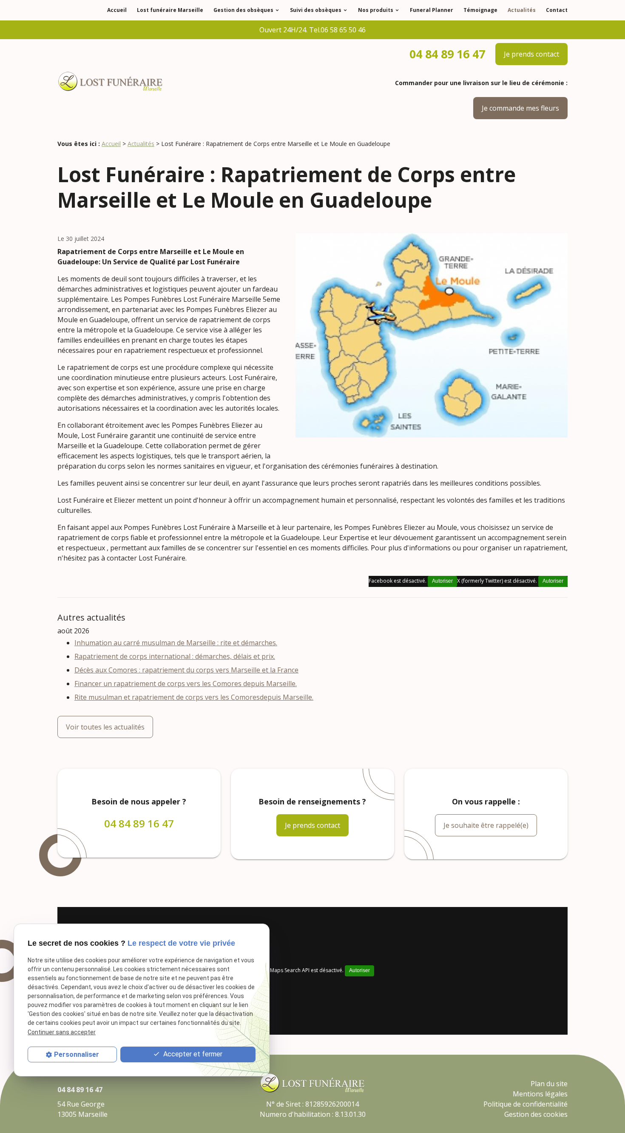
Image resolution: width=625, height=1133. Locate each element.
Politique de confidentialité (525, 1104)
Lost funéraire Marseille (170, 10)
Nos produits (375, 10)
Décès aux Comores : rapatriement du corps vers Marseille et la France (186, 670)
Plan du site (549, 1083)
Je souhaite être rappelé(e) (485, 825)
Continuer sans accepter (62, 1032)
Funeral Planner (431, 10)
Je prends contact (531, 54)
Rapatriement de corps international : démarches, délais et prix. (174, 656)
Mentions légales (540, 1094)
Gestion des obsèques (243, 10)
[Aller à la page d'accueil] (110, 82)
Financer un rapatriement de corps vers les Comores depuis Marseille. (185, 683)
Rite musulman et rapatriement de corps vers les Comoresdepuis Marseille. (193, 697)
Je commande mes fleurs (520, 108)
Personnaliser (76, 1054)
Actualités (522, 10)
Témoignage (480, 10)
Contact (557, 10)
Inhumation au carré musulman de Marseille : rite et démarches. (175, 642)
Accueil (117, 10)
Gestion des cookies (536, 1114)
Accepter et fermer (192, 1054)
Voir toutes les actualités (105, 727)
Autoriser (553, 581)
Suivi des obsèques (315, 10)
